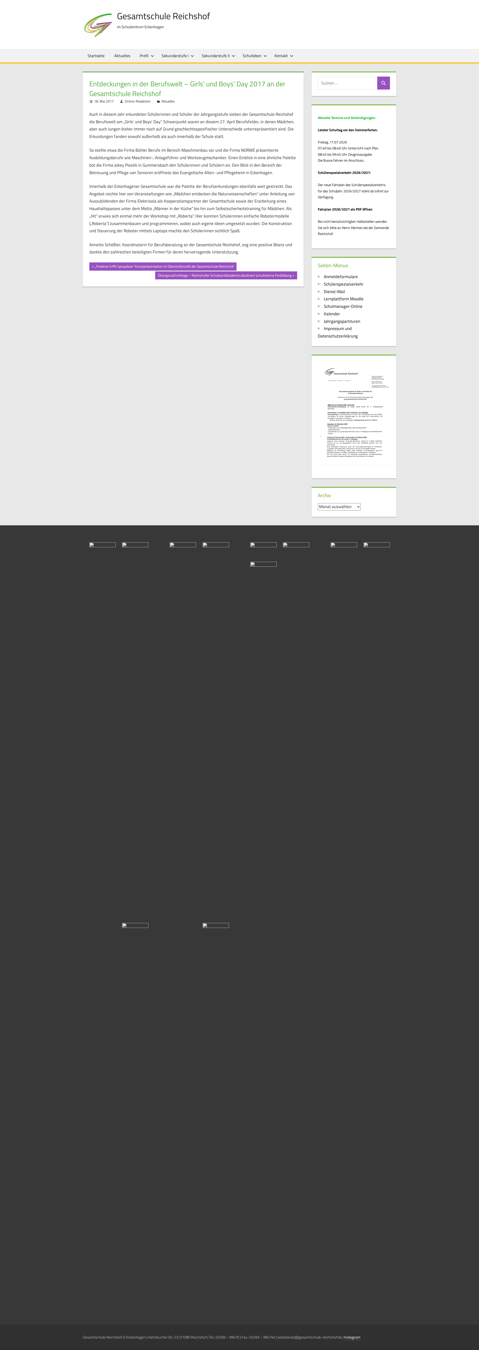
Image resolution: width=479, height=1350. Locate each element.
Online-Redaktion (138, 101)
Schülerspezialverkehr (343, 284)
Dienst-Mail (334, 291)
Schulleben (252, 56)
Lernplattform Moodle (343, 299)
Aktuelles (122, 56)
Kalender (332, 314)
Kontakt (281, 56)
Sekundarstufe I (175, 56)
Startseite (96, 56)
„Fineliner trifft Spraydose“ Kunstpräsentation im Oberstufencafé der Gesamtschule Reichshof (164, 267)
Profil (144, 56)
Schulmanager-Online (343, 306)
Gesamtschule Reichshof (163, 16)
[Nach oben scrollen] (471, 1342)
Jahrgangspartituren (342, 321)
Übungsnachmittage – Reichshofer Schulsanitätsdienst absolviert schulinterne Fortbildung (224, 276)
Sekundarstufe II (216, 56)
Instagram (352, 1337)
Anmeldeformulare (341, 276)
